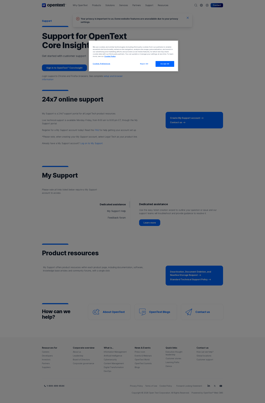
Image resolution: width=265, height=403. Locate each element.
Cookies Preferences (101, 64)
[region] (133, 56)
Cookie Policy (110, 56)
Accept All (165, 64)
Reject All (144, 64)
